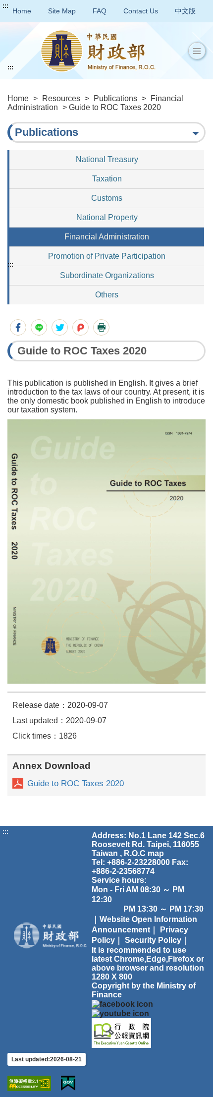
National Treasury (107, 159)
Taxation (107, 178)
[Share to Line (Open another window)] (39, 327)
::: (5, 5)
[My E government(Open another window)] (68, 1083)
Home (21, 11)
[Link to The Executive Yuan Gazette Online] (121, 1032)
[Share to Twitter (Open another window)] (60, 327)
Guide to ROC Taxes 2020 (75, 783)
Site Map (62, 11)
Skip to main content (37, 5)
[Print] (101, 327)
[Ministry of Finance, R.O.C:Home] (98, 50)
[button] (197, 51)
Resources (61, 98)
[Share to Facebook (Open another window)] (18, 327)
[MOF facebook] (122, 1003)
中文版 (185, 11)
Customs (106, 198)
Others (106, 294)
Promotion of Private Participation (106, 256)
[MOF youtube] (120, 1013)
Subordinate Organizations (107, 275)
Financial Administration (106, 236)
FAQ (99, 11)
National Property (107, 217)
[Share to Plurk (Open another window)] (80, 327)
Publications (115, 98)
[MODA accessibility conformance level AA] (29, 1083)
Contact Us (140, 11)
